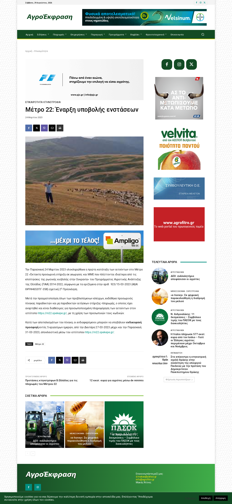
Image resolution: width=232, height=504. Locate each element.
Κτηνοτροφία (52, 102)
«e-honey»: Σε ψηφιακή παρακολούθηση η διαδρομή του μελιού (84, 440)
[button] (203, 34)
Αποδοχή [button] (206, 498)
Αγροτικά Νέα (44, 437)
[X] (205, 3)
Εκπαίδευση (176, 353)
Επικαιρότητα (41, 51)
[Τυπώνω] (60, 128)
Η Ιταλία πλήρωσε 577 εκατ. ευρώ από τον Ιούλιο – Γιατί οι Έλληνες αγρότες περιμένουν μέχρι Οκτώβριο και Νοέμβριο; (188, 340)
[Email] (52, 128)
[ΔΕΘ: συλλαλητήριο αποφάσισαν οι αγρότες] (44, 424)
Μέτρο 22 (39, 344)
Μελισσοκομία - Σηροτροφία (84, 433)
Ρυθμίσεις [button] (191, 498)
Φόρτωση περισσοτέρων (178, 379)
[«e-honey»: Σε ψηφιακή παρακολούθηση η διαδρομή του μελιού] (84, 424)
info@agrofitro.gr (145, 479)
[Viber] (44, 128)
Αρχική (28, 51)
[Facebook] (196, 3)
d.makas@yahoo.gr (146, 476)
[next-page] (33, 453)
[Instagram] (201, 3)
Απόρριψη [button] (221, 498)
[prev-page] (27, 453)
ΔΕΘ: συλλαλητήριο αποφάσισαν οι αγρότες (44, 442)
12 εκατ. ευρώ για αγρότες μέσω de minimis (117, 380)
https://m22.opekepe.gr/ (52, 313)
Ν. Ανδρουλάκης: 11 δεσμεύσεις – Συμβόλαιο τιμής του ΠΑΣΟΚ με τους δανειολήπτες (124, 439)
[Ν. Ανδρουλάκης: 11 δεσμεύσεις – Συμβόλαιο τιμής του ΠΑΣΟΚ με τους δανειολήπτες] (124, 424)
